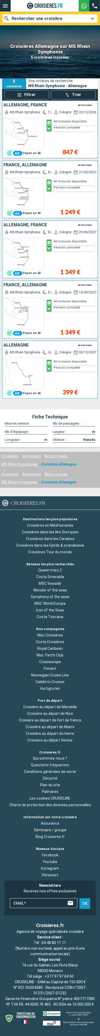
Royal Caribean (50, 648)
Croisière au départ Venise (50, 740)
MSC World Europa (50, 603)
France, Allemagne (25, 165)
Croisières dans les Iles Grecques (50, 532)
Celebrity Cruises (50, 682)
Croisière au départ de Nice (50, 713)
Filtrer (29, 94)
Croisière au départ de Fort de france (50, 720)
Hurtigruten (50, 688)
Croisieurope (50, 662)
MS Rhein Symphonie (19, 464)
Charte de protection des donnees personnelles (50, 805)
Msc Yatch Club (50, 655)
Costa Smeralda (50, 577)
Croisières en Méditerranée (50, 525)
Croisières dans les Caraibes (50, 539)
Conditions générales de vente (50, 771)
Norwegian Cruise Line (50, 675)
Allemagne (16, 345)
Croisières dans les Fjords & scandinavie (50, 545)
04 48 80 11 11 (54, 943)
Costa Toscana (50, 617)
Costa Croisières (50, 642)
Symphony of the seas (50, 597)
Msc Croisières (50, 635)
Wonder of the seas (50, 590)
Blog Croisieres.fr (50, 837)
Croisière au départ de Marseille (50, 707)
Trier (76, 94)
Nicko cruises (56, 456)
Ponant (50, 668)
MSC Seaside (50, 583)
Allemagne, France (25, 105)
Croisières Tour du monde (50, 552)
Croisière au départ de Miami (50, 727)
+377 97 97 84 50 (59, 976)
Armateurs (31, 456)
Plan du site (50, 785)
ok (84, 903)
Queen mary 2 (50, 570)
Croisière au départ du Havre (50, 733)
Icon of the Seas (50, 610)
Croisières (10, 456)
